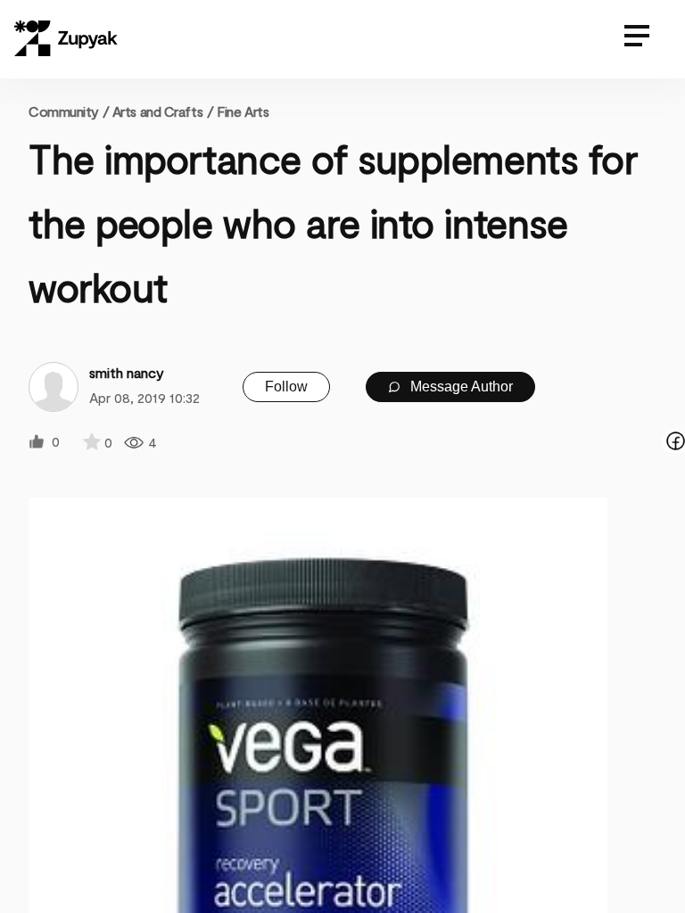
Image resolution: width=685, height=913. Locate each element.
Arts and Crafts (157, 111)
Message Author (460, 386)
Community (69, 111)
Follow (286, 386)
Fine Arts (242, 111)
